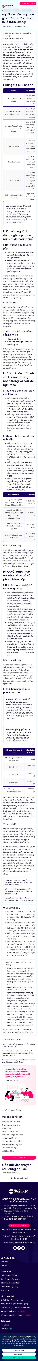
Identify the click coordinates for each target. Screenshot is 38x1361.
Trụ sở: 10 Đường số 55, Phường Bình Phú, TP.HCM (19, 1231)
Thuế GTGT (7, 1128)
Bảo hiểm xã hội (9, 1147)
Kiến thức (5, 1325)
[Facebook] (15, 1248)
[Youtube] (23, 1248)
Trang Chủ (6, 10)
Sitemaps (5, 1290)
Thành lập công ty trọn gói (12, 1300)
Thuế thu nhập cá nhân (12, 1134)
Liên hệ (4, 1265)
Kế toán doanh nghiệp (12, 1141)
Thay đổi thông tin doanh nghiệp (14, 1304)
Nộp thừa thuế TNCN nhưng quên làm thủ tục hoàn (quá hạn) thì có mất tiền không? (18, 891)
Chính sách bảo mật (9, 1275)
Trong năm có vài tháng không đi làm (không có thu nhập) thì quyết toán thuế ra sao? (18, 882)
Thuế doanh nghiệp (11, 1125)
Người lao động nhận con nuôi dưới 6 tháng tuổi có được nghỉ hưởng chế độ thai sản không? (17, 1053)
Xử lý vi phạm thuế (10, 1131)
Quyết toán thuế (20, 26)
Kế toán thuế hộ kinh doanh (15, 1315)
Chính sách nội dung (9, 1286)
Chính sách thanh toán (10, 1283)
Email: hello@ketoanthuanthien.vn (19, 1242)
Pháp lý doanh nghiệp (12, 1144)
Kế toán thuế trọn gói (12, 1311)
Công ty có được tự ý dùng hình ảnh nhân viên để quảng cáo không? (18, 1061)
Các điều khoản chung (10, 1279)
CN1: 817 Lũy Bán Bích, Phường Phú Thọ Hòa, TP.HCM (19, 1237)
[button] (34, 8)
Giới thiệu (5, 1262)
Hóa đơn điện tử (9, 1138)
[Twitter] (19, 1248)
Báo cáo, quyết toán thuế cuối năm (16, 1307)
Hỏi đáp (16, 10)
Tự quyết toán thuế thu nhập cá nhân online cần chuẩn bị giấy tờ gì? (19, 899)
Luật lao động (27, 10)
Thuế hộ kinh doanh (11, 1121)
